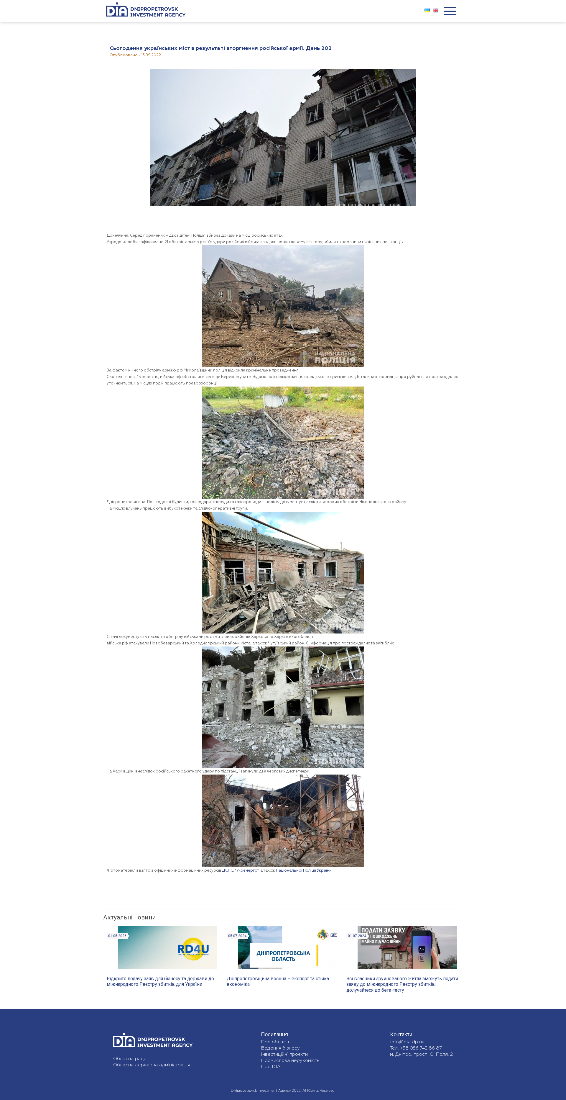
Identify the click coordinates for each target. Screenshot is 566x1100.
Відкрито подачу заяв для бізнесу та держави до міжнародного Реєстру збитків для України (160, 981)
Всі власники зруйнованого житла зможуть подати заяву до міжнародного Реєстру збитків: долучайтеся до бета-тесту (402, 984)
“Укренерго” (247, 871)
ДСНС (227, 871)
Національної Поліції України (304, 871)
